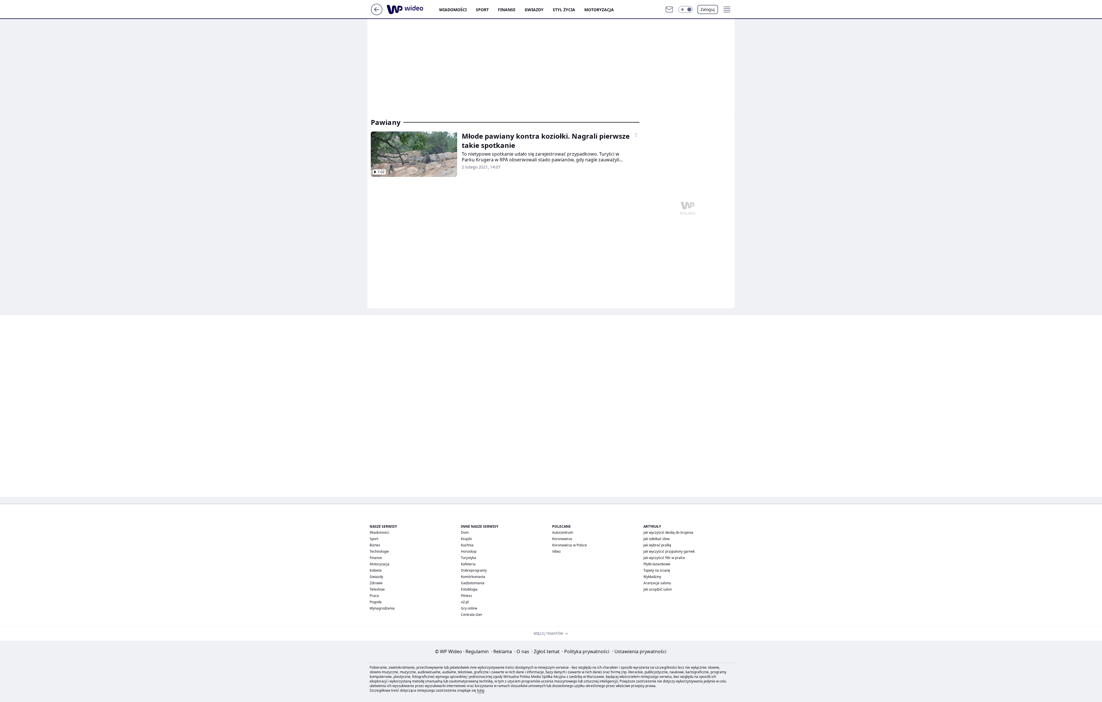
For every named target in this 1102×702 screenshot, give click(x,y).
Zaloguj (708, 9)
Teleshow (377, 589)
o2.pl (465, 601)
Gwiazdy (534, 9)
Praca (374, 595)
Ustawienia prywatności (639, 651)
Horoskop (468, 551)
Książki (466, 538)
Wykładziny (652, 576)
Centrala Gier (471, 614)
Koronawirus (562, 538)
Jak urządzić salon (657, 589)
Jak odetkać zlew (656, 538)
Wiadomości (453, 9)
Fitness (466, 595)
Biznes (375, 545)
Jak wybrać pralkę (657, 545)
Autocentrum (562, 532)
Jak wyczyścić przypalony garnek (669, 551)
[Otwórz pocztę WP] (669, 9)
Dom (465, 532)
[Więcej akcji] (636, 134)
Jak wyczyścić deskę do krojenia (668, 532)
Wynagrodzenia (382, 608)
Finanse (506, 9)
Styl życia (564, 9)
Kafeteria (468, 564)
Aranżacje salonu (657, 583)
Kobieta (376, 570)
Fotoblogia (469, 589)
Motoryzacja (599, 9)
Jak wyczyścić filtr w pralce (664, 557)
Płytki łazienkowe (656, 564)
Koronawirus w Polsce (569, 545)
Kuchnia (467, 545)
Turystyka (468, 557)
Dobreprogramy (474, 570)
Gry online (469, 608)
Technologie (379, 551)
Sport (482, 9)
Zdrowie (376, 583)
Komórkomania (473, 576)
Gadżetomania (472, 583)
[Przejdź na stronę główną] (377, 13)
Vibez (556, 551)
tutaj (480, 690)
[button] (685, 9)
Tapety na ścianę (656, 570)
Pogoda (376, 601)
